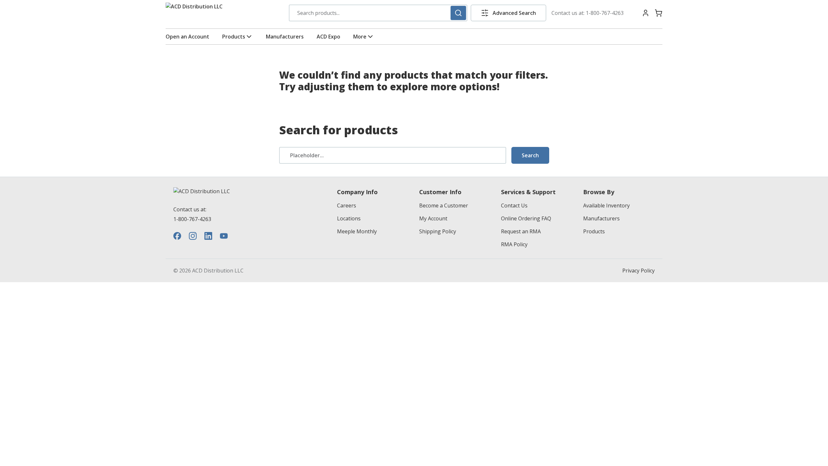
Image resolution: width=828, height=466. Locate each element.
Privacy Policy (638, 270)
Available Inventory (606, 205)
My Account (433, 218)
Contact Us (514, 205)
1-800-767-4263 (605, 13)
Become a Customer (443, 205)
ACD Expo (328, 36)
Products (233, 36)
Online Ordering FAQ (526, 218)
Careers (346, 205)
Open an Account (187, 36)
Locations (349, 218)
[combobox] (378, 13)
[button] (508, 13)
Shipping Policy (437, 231)
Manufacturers (285, 36)
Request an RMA (521, 231)
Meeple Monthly (357, 231)
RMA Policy (514, 244)
